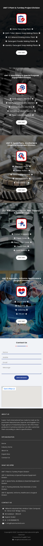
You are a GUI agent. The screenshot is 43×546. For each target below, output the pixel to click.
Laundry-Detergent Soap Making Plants (21, 45)
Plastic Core (21, 246)
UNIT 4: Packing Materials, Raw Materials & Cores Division (19, 488)
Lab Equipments (21, 178)
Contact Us (6, 458)
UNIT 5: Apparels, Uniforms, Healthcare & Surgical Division (19, 494)
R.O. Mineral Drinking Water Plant (21, 37)
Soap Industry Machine (21, 99)
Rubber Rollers (21, 170)
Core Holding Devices (21, 174)
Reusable (21, 306)
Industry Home (7, 447)
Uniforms (21, 310)
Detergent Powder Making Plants (21, 41)
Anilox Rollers (21, 183)
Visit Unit (21, 53)
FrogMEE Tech (25, 537)
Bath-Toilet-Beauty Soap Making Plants (21, 33)
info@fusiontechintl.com (16, 523)
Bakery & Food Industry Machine (21, 103)
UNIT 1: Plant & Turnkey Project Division (15, 472)
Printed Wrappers (21, 234)
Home (4, 443)
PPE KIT (21, 314)
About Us (5, 451)
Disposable (22, 302)
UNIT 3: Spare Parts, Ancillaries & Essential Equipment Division (20, 482)
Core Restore (21, 250)
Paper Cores (21, 238)
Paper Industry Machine (21, 115)
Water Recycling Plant (21, 29)
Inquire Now (6, 454)
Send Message (21, 378)
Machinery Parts (21, 166)
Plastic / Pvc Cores (21, 242)
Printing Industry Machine (21, 107)
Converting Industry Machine (21, 111)
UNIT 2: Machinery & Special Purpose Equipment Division (19, 476)
